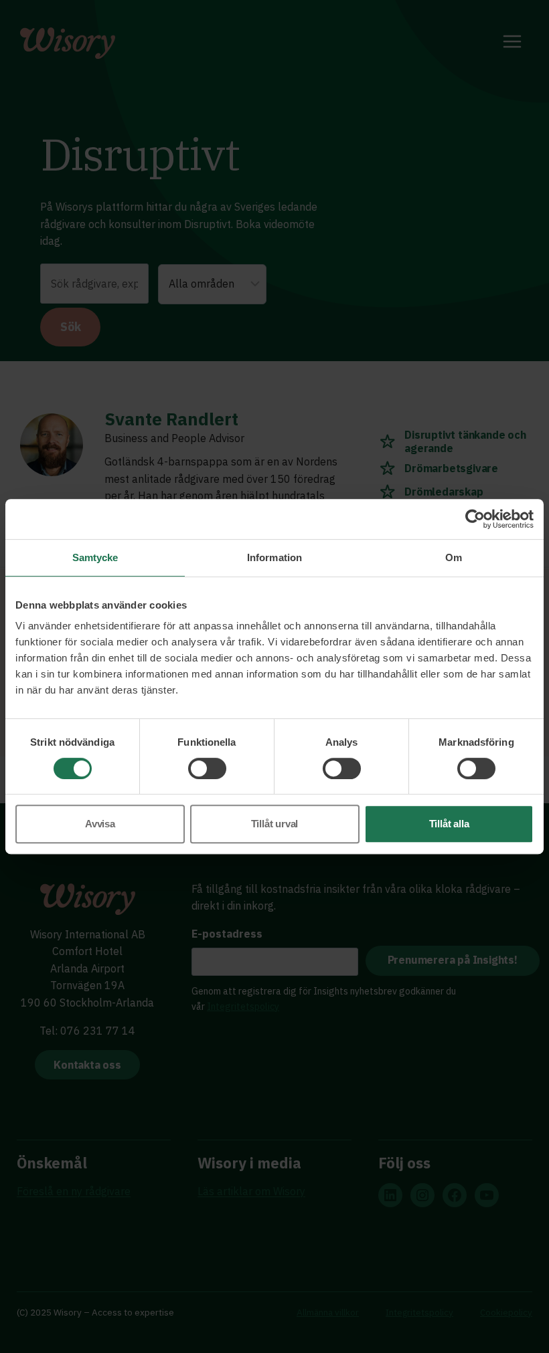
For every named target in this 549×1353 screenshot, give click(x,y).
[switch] (207, 768)
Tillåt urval (275, 823)
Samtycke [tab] (95, 557)
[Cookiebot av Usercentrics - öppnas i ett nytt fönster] (475, 519)
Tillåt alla (449, 823)
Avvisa (100, 823)
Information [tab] (274, 557)
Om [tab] (453, 557)
